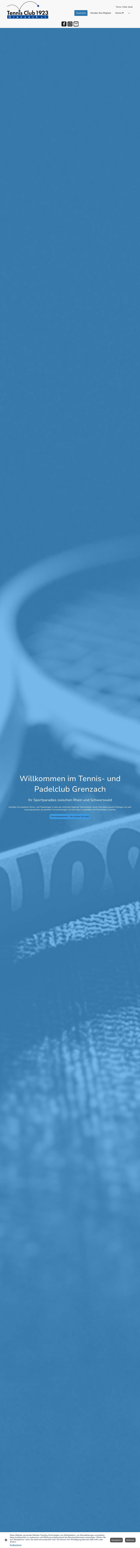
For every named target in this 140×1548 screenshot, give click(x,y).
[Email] (76, 24)
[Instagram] (70, 24)
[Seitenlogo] (27, 10)
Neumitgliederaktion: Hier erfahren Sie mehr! (70, 816)
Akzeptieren (116, 1540)
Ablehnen (130, 1540)
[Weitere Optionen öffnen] (129, 13)
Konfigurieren (15, 1545)
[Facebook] (64, 24)
